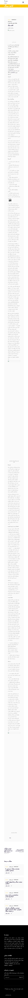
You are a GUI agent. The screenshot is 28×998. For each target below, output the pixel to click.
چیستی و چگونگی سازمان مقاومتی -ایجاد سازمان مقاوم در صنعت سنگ (13, 909)
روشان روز (11, 988)
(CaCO (11, 70)
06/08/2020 (14, 19)
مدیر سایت (9, 21)
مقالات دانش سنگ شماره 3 (12, 23)
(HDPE (13, 72)
